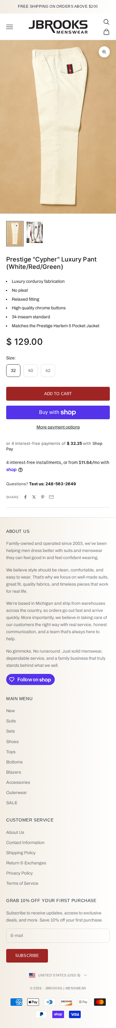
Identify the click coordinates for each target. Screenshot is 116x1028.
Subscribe (27, 955)
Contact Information (25, 842)
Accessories (18, 782)
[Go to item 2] (34, 232)
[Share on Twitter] (34, 497)
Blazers (13, 772)
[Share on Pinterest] (42, 497)
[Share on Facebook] (25, 497)
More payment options (58, 427)
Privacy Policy (19, 873)
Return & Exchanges (26, 863)
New (10, 710)
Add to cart (58, 393)
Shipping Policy (21, 852)
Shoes (12, 741)
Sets (10, 731)
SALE (11, 802)
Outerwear (16, 792)
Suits (11, 721)
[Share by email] (51, 497)
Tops (10, 752)
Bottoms (14, 762)
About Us (15, 832)
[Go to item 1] (15, 233)
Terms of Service (22, 883)
